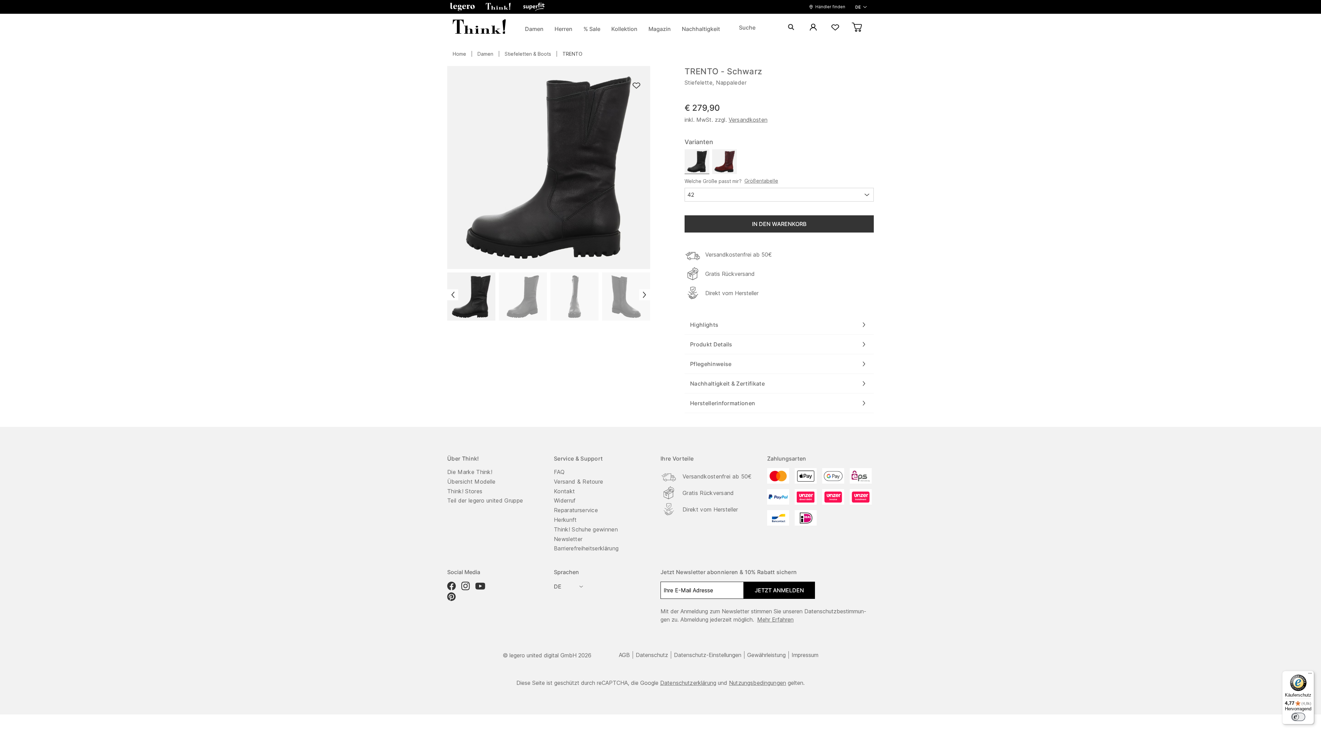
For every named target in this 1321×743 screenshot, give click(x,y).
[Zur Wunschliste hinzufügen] (636, 86)
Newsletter (568, 539)
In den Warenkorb (779, 223)
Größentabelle (761, 181)
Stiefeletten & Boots (528, 54)
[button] (462, 7)
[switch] (1298, 717)
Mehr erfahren (775, 619)
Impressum (805, 655)
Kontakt (564, 491)
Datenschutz (652, 655)
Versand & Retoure (578, 481)
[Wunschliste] (835, 27)
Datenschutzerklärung (688, 682)
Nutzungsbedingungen (757, 682)
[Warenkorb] (857, 27)
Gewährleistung (766, 655)
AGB (624, 655)
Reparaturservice (576, 510)
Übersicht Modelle (471, 481)
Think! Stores (464, 491)
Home (459, 54)
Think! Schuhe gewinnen (586, 529)
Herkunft (565, 519)
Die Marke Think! (469, 472)
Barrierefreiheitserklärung (586, 548)
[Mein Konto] (813, 27)
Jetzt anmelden (779, 590)
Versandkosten (748, 120)
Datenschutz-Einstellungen (707, 655)
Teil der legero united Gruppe (485, 500)
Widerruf (565, 500)
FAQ (559, 472)
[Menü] (1310, 675)
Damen (485, 54)
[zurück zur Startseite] (479, 27)
